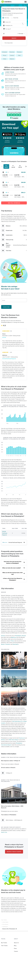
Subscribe (6, 307)
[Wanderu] (6, 2)
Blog (15, 945)
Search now (4, 832)
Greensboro (16, 644)
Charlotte (7, 644)
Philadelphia (18, 635)
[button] (25, 2)
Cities (4, 59)
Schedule (4, 52)
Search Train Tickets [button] (14, 851)
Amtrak (4, 337)
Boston (3, 644)
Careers (16, 951)
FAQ (19, 55)
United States (5, 922)
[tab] (6, 18)
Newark (24, 635)
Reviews (19, 52)
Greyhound (22, 738)
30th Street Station (13, 739)
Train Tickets (4, 919)
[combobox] (14, 22)
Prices (4, 55)
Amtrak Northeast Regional (9, 358)
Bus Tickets (4, 942)
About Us (16, 942)
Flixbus (12, 640)
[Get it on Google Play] (20, 134)
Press (15, 948)
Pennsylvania (5, 924)
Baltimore (13, 637)
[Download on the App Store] (7, 134)
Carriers (12, 55)
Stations (12, 59)
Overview (12, 52)
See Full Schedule (14, 203)
